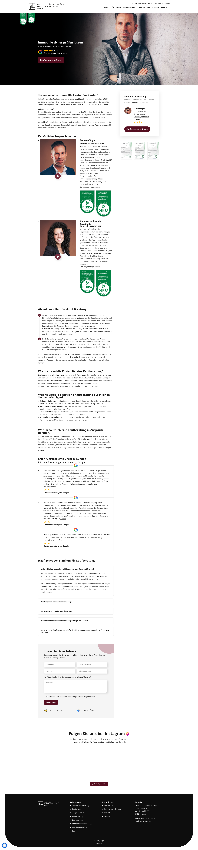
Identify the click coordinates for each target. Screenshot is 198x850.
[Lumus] (99, 844)
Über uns (116, 8)
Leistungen (129, 8)
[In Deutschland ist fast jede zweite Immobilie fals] (145, 754)
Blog (73, 831)
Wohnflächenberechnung (81, 824)
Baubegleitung (77, 816)
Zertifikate (144, 8)
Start (107, 8)
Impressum (108, 805)
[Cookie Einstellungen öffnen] (4, 847)
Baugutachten (77, 820)
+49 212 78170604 (162, 3)
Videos (155, 8)
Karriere (107, 816)
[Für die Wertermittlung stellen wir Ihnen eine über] (53, 772)
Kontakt (165, 8)
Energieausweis (78, 813)
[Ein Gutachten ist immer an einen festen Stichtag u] (84, 754)
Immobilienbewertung (80, 805)
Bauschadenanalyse (79, 827)
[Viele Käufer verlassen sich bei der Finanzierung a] (84, 772)
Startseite (42, 46)
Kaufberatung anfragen (51, 60)
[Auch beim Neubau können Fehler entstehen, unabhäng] (145, 772)
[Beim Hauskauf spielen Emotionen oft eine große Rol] (114, 754)
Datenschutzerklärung (67, 696)
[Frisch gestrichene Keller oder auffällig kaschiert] (114, 772)
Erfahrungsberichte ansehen (56, 53)
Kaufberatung (77, 809)
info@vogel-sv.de (142, 3)
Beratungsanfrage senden (90, 187)
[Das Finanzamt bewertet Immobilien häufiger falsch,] (53, 754)
